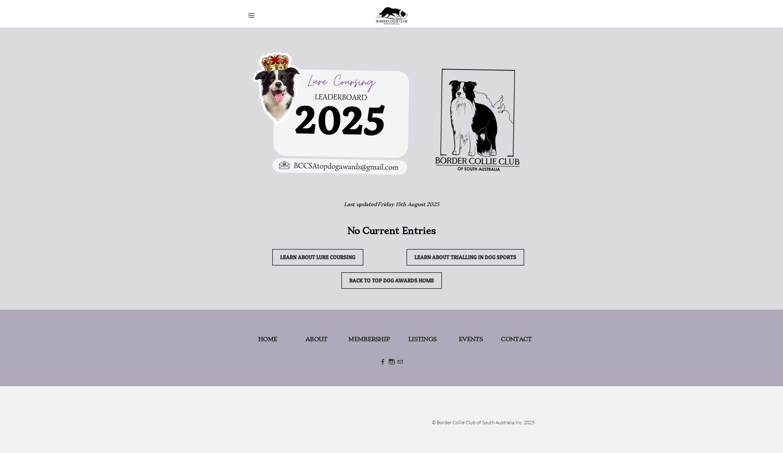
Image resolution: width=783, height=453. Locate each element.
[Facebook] (383, 361)
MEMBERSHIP (369, 339)
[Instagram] (391, 361)
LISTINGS (422, 339)
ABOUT (317, 339)
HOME (267, 339)
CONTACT (516, 339)
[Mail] (400, 361)
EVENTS (471, 339)
